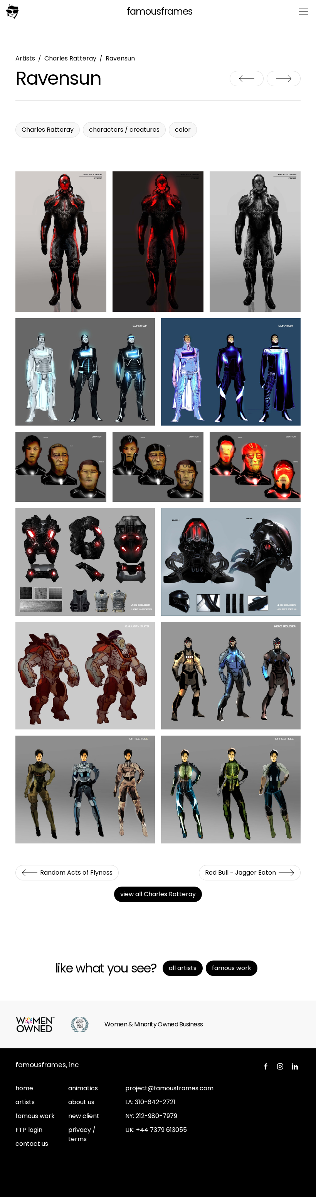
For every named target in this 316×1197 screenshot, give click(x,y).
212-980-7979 (156, 1116)
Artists (25, 58)
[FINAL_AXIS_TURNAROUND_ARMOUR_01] (85, 561)
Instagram (280, 1066)
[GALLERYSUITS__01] (85, 675)
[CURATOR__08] (255, 467)
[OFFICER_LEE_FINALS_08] (85, 789)
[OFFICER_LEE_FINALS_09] (231, 789)
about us (81, 1102)
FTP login (28, 1129)
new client (83, 1116)
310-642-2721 (155, 1102)
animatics (83, 1088)
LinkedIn (295, 1066)
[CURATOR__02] (85, 372)
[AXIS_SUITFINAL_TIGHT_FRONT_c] (255, 241)
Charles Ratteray (70, 58)
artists (25, 1102)
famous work (35, 1116)
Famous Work (231, 968)
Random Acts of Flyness (247, 78)
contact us (31, 1143)
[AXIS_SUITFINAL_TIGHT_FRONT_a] (158, 241)
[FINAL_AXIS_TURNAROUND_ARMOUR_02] (231, 561)
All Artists (183, 968)
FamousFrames (159, 11)
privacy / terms (82, 1134)
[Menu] (303, 11)
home (24, 1088)
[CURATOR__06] (60, 467)
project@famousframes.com (169, 1088)
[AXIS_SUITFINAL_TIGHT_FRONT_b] (60, 241)
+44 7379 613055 (161, 1129)
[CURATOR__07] (158, 467)
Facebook (265, 1066)
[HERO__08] (231, 675)
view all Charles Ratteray (158, 894)
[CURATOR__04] (231, 372)
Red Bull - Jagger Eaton (284, 78)
